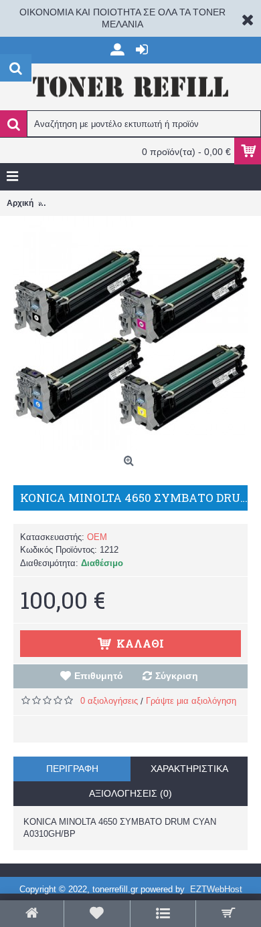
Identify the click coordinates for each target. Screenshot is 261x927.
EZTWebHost (216, 889)
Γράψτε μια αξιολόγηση (191, 701)
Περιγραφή (72, 768)
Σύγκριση (176, 675)
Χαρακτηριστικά (189, 768)
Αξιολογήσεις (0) (130, 793)
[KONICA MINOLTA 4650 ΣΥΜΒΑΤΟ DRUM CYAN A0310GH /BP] (130, 333)
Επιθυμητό (98, 675)
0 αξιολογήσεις (109, 701)
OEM (97, 537)
